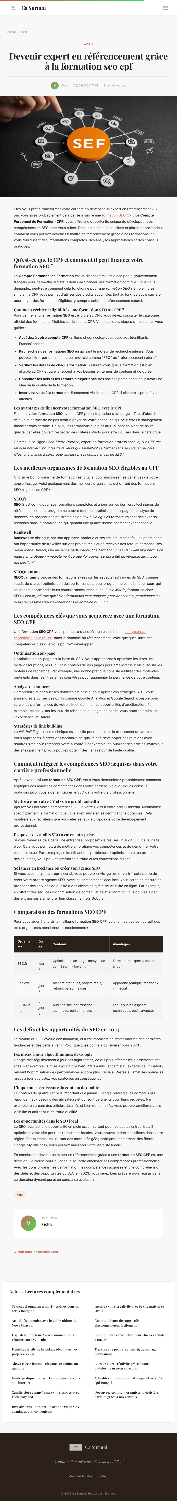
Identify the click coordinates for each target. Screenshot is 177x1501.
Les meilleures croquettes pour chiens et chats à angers (129, 1337)
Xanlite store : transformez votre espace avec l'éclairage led (45, 1394)
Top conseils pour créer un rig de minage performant (125, 1351)
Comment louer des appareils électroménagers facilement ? (117, 1322)
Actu (24, 31)
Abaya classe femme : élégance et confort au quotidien (45, 1365)
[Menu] (165, 7)
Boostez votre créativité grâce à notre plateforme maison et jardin (122, 1365)
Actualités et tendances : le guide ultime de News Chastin (44, 1322)
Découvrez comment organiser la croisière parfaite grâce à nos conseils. (127, 1394)
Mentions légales (80, 1476)
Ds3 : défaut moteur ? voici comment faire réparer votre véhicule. (43, 1337)
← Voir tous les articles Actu (36, 1252)
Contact (103, 1476)
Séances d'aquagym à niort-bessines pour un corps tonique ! (45, 1308)
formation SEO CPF (117, 215)
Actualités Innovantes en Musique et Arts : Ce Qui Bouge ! (129, 1380)
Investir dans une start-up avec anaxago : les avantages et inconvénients (45, 1409)
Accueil (12, 31)
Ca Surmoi (33, 7)
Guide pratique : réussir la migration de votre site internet (46, 1380)
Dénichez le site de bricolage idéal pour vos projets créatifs (44, 1351)
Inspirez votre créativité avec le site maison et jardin (129, 1308)
